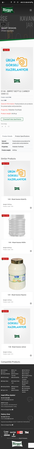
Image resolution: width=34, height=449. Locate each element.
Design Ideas (5, 381)
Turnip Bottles (26, 388)
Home (3, 24)
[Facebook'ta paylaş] (5, 126)
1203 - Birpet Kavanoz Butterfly (17, 199)
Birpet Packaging (23, 438)
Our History (26, 373)
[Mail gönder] (8, 126)
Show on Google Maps (6, 409)
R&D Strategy (5, 377)
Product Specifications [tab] (22, 136)
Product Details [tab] (7, 136)
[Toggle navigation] (30, 10)
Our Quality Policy (27, 375)
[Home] (8, 10)
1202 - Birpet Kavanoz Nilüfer (17, 242)
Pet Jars (15, 370)
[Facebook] (11, 2)
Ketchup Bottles (6, 386)
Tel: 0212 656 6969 (5, 397)
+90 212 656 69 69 (26, 2)
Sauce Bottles (26, 386)
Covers (3, 371)
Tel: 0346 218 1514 (5, 416)
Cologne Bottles (6, 373)
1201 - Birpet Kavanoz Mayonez (17, 295)
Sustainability (16, 377)
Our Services (26, 371)
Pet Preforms (26, 370)
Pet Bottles (5, 370)
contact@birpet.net (9, 399)
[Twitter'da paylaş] (2, 126)
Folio (14, 371)
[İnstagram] (14, 2)
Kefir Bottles (16, 390)
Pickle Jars (25, 381)
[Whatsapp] (17, 2)
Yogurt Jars (5, 390)
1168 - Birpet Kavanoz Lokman (17, 347)
